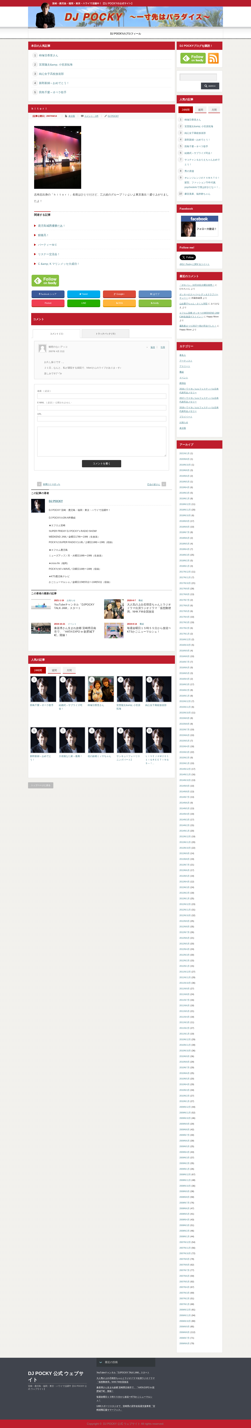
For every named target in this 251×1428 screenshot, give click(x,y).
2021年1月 (184, 453)
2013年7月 (184, 865)
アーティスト (185, 361)
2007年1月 (184, 1304)
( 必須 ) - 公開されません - (54, 402)
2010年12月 (185, 1039)
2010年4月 (184, 1084)
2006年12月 (185, 1309)
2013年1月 (184, 898)
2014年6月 (184, 803)
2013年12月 (185, 836)
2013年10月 (185, 848)
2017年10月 (185, 583)
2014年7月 (184, 797)
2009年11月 (185, 1112)
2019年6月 (184, 476)
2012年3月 (184, 955)
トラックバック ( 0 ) (105, 333)
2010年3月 (184, 1090)
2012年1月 (184, 966)
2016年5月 (184, 673)
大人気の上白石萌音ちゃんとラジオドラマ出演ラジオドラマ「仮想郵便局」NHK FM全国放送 (149, 608)
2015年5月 (184, 741)
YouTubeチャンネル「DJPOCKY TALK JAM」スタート (122, 1372)
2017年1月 (184, 634)
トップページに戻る (40, 785)
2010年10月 (185, 1050)
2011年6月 (184, 1005)
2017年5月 (184, 611)
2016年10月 (185, 645)
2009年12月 (185, 1107)
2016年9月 (184, 650)
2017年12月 (185, 572)
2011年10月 (185, 983)
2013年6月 (184, 870)
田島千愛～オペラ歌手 (52, 92)
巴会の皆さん (153, 484)
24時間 (38, 670)
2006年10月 (185, 1321)
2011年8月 (184, 994)
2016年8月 (184, 656)
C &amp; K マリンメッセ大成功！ (59, 263)
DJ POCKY (113, 116)
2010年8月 (184, 1062)
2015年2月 (184, 757)
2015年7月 (184, 729)
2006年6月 (184, 1343)
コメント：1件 (91, 116)
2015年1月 (184, 763)
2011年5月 (184, 1011)
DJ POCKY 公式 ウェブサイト (56, 1376)
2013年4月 (184, 881)
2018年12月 (185, 504)
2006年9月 (184, 1326)
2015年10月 (185, 712)
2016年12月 (185, 639)
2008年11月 (185, 1180)
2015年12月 (185, 701)
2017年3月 (184, 622)
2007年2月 (184, 1298)
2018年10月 (185, 515)
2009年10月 (185, 1118)
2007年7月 (184, 1270)
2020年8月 (184, 459)
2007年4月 (184, 1287)
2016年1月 (184, 696)
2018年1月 (184, 566)
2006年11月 (185, 1315)
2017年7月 (184, 600)
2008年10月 (185, 1186)
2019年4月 (184, 487)
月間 (69, 670)
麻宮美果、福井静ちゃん (197, 194)
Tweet (84, 294)
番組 (140, 600)
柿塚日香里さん (48, 55)
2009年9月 (184, 1124)
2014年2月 (184, 825)
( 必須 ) (44, 391)
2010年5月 (184, 1078)
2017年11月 (185, 577)
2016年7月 (184, 662)
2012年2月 (184, 960)
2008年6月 (184, 1208)
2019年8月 (184, 470)
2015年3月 (184, 752)
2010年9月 (184, 1056)
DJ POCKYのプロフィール (125, 33)
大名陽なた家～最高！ (70, 756)
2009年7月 (184, 1135)
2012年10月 (185, 915)
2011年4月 (184, 1017)
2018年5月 (184, 543)
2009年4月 (184, 1152)
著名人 (182, 355)
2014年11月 (185, 774)
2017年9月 (184, 588)
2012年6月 (184, 938)
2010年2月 (184, 1096)
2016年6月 (184, 667)
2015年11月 (185, 707)
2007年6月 (184, 1276)
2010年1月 (184, 1101)
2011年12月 (185, 972)
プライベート (185, 416)
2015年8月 (184, 724)
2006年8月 (184, 1332)
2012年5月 (184, 943)
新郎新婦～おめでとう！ (54, 83)
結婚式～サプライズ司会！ (199, 153)
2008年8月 (184, 1197)
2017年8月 (184, 594)
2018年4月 (184, 549)
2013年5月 (184, 876)
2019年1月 (184, 498)
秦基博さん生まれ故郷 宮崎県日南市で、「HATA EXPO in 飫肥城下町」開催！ (75, 631)
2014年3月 (184, 819)
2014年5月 (184, 808)
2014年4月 (184, 814)
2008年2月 (184, 1231)
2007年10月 (185, 1253)
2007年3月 (184, 1293)
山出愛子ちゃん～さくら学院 (193, 303)
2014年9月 (184, 786)
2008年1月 (184, 1236)
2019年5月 (184, 481)
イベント (72, 624)
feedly (156, 303)
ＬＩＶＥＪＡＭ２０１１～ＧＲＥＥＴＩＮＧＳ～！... (157, 760)
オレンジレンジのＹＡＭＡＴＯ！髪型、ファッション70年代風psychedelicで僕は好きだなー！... (202, 182)
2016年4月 (184, 679)
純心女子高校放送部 (51, 73)
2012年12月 (185, 904)
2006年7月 (184, 1338)
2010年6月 (184, 1073)
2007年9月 (184, 1259)
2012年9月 (184, 921)
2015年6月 (184, 735)
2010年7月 (184, 1067)
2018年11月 (185, 510)
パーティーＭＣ (47, 244)
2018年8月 (184, 527)
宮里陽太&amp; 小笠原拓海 (56, 64)
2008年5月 (184, 1214)
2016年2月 (184, 690)
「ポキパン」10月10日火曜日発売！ (196, 285)
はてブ (156, 294)
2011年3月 (184, 1022)
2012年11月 (185, 909)
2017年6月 (184, 605)
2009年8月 (184, 1129)
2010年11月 (185, 1045)
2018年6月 (184, 538)
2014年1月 (184, 831)
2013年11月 (185, 842)
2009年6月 (184, 1140)
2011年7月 (184, 1000)
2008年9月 (184, 1191)
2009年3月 (184, 1157)
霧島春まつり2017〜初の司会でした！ (197, 326)
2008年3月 (184, 1225)
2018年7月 (184, 532)
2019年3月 (184, 493)
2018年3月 (184, 555)
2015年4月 (184, 746)
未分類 (71, 116)
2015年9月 (184, 718)
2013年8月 (184, 859)
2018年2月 (184, 560)
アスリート (184, 366)
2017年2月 (184, 628)
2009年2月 (184, 1163)
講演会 (182, 383)
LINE (83, 303)
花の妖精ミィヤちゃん (99, 756)
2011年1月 (184, 1034)
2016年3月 (184, 684)
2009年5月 (184, 1146)
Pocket (48, 303)
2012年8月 (184, 926)
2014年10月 (185, 780)
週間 (54, 670)
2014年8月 (184, 791)
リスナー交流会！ (49, 254)
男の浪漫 (189, 171)
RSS (120, 303)
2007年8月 (184, 1265)
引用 (163, 347)
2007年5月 (184, 1281)
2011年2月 (184, 1028)
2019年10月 (185, 465)
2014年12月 (185, 769)
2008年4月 (184, 1219)
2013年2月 (184, 893)
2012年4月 (184, 949)
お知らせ (71, 600)
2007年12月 (185, 1242)
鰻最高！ (43, 235)
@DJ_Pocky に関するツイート (195, 264)
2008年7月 (184, 1203)
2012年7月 (184, 932)
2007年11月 (185, 1248)
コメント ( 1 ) (56, 333)
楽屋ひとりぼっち (51, 484)
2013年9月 (184, 853)
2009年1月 (184, 1169)
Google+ (120, 294)
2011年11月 (185, 977)
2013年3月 (184, 887)
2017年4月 (184, 617)
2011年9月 (184, 988)
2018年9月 (184, 521)
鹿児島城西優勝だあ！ (51, 225)
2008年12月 (185, 1174)
